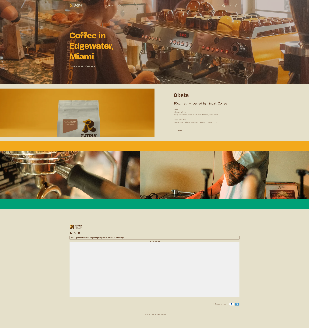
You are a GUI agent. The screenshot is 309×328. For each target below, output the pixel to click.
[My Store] (85, 227)
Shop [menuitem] (119, 5)
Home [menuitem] (110, 5)
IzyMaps (78, 237)
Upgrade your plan (97, 237)
